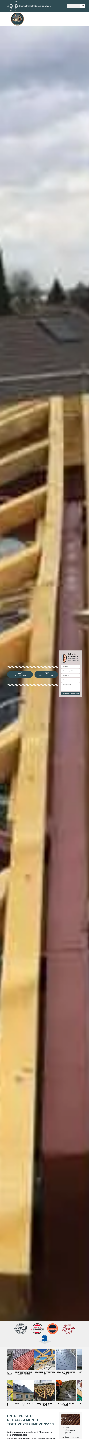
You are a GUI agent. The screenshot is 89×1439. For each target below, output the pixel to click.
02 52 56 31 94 (8, 6)
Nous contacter (46, 674)
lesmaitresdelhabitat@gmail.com (34, 6)
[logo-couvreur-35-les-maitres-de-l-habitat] (17, 19)
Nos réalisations (20, 674)
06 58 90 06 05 (13, 6)
